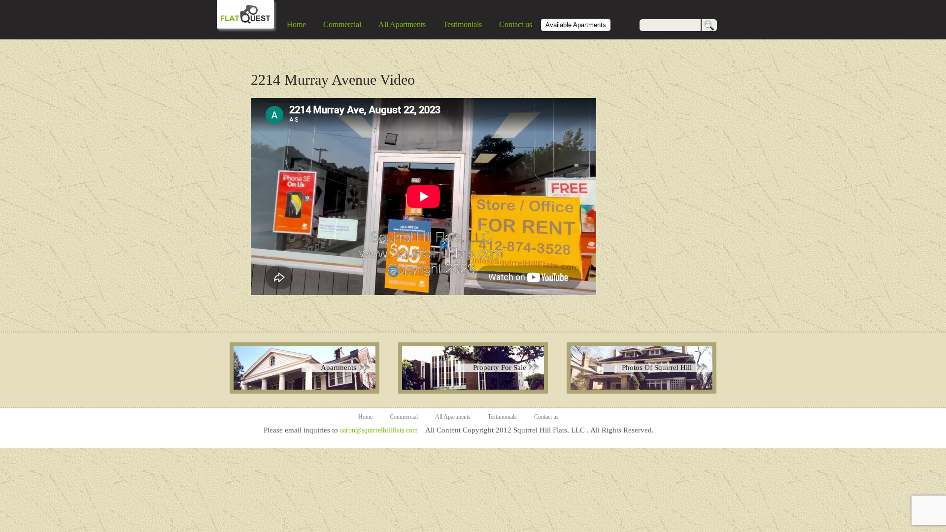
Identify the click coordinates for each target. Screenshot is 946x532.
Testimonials (462, 24)
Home (296, 24)
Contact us (515, 24)
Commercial (342, 24)
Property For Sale (499, 367)
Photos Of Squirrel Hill (657, 367)
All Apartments (402, 24)
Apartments (338, 367)
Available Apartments (575, 25)
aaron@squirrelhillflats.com (379, 430)
